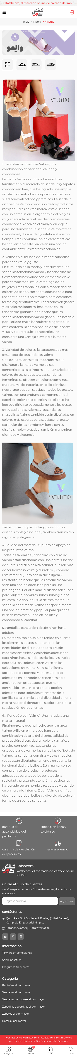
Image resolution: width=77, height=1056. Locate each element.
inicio (26, 21)
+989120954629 (40, 928)
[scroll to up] (70, 1039)
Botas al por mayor (14, 1021)
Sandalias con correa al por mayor (23, 999)
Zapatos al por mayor (15, 1013)
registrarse (67, 901)
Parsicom (63, 1041)
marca (37, 21)
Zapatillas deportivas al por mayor (23, 1006)
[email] (5, 936)
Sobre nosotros (11, 960)
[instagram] (21, 936)
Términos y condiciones (17, 952)
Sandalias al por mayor (16, 992)
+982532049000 (16, 928)
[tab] (7, 65)
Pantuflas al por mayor (16, 985)
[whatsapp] (13, 936)
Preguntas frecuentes (15, 967)
